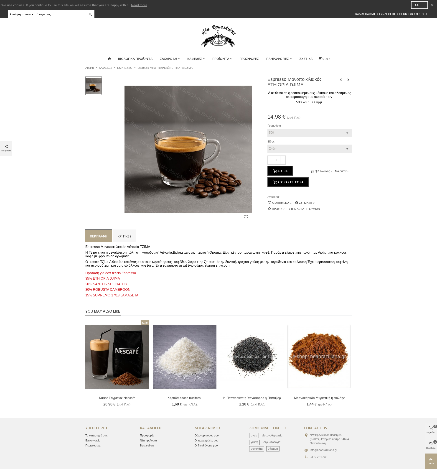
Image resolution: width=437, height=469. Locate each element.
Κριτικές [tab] (125, 236)
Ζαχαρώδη (168, 58)
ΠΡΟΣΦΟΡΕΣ (249, 58)
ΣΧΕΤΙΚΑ (306, 58)
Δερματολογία (271, 442)
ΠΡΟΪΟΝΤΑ (220, 58)
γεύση (254, 442)
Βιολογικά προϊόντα (135, 58)
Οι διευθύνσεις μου (206, 445)
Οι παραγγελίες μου (206, 440)
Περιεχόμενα (93, 445)
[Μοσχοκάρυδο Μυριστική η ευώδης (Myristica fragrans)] (319, 356)
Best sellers (147, 445)
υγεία (254, 435)
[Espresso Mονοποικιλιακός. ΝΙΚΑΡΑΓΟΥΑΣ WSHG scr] (341, 79)
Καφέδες (194, 58)
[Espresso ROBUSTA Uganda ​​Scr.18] (348, 79)
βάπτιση (273, 448)
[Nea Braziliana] (218, 36)
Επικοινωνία (92, 440)
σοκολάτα (257, 448)
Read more (139, 5)
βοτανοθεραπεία (272, 435)
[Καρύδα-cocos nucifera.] (184, 356)
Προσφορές (147, 435)
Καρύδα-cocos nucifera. (185, 398)
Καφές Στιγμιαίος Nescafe (117, 398)
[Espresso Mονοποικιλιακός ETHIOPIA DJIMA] (246, 216)
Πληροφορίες (277, 58)
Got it (419, 5)
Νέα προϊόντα (148, 440)
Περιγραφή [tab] (98, 236)
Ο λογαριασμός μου (207, 435)
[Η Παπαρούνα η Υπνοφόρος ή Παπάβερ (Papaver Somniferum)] (252, 356)
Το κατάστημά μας (96, 435)
